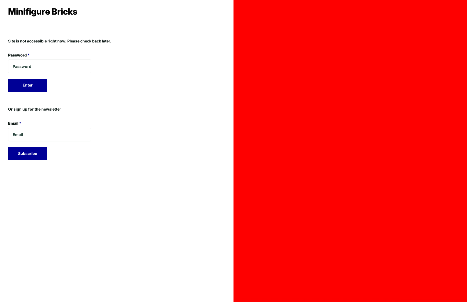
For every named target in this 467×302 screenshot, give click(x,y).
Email (14, 123)
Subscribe (27, 153)
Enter (28, 85)
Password (19, 55)
